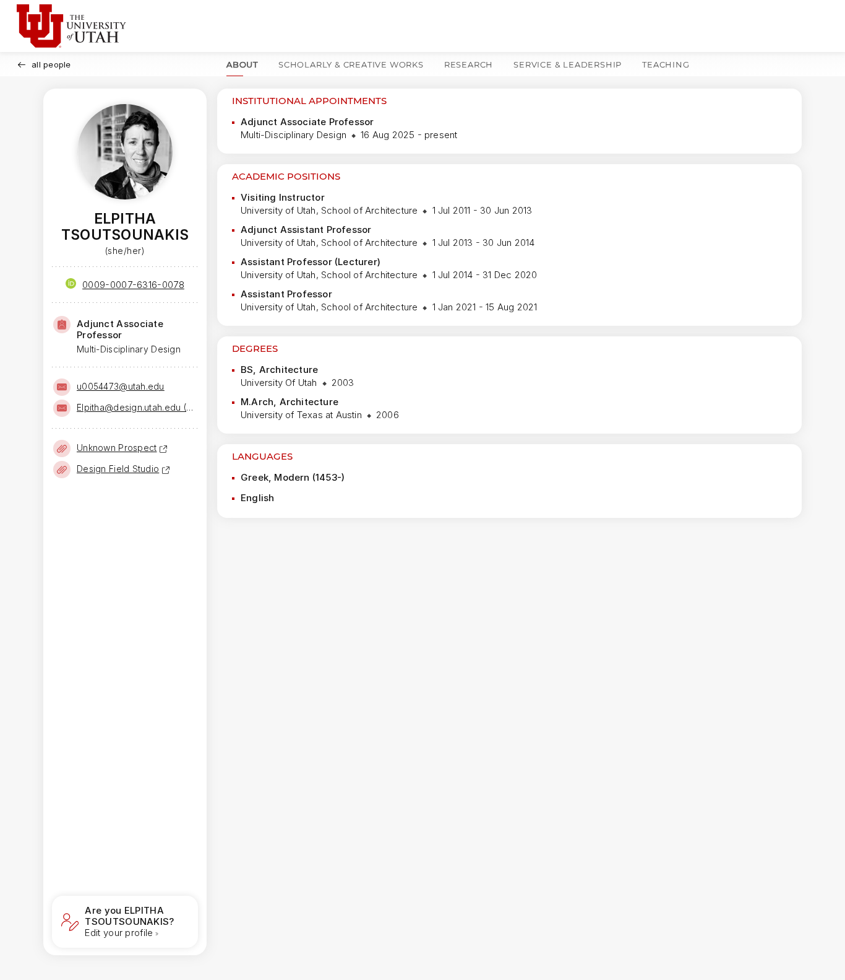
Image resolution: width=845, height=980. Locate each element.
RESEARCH (468, 64)
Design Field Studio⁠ (118, 468)
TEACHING (665, 64)
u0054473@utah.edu (121, 386)
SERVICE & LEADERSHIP (567, 64)
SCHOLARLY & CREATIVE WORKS (351, 64)
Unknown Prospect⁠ (117, 447)
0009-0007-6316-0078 (133, 285)
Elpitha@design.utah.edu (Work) (136, 407)
